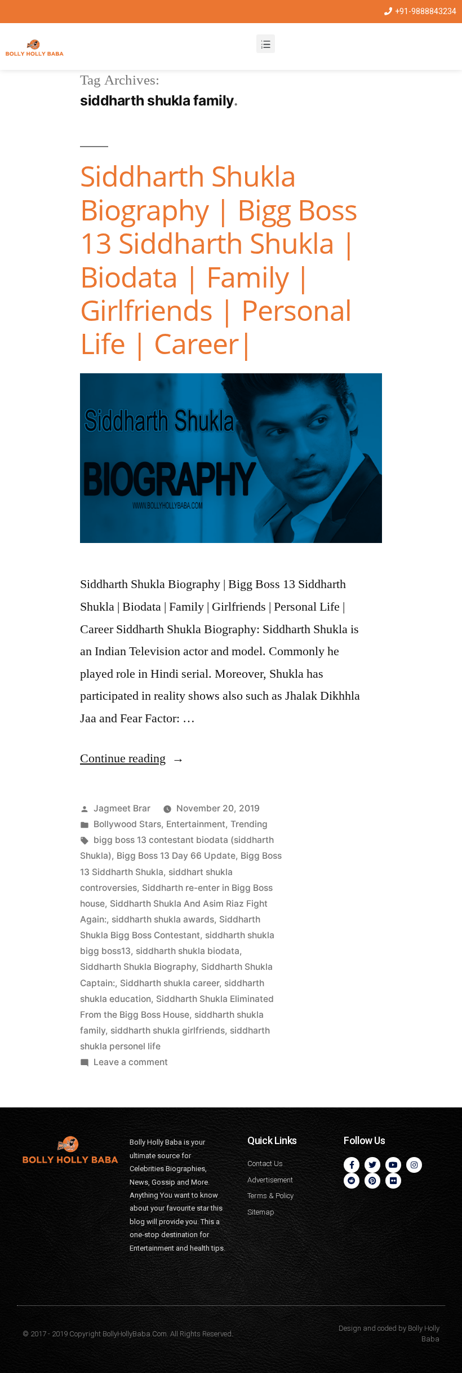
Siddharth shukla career (169, 983)
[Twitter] (372, 1165)
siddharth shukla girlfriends (167, 1030)
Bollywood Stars (127, 824)
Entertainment (195, 824)
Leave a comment (131, 1062)
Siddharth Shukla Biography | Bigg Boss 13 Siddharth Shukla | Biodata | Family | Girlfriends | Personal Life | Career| (218, 260)
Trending (249, 824)
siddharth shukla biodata (187, 951)
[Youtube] (393, 1165)
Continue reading (132, 758)
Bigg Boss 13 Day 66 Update (176, 855)
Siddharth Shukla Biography (138, 966)
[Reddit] (351, 1181)
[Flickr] (393, 1181)
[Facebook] (351, 1165)
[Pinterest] (372, 1181)
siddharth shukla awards (163, 919)
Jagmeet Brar (122, 808)
